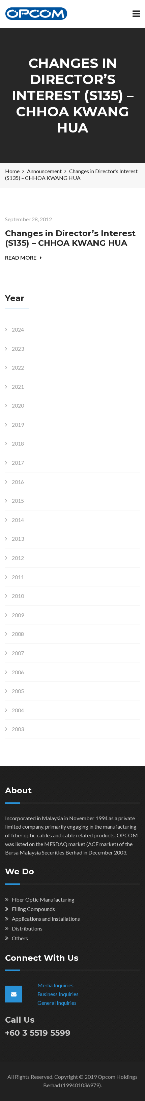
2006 (18, 672)
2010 (18, 596)
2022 (18, 367)
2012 (18, 558)
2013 (18, 538)
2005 (18, 691)
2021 (18, 386)
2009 (18, 615)
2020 (18, 405)
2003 (18, 729)
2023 (18, 348)
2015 (18, 500)
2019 (18, 424)
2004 (18, 710)
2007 (18, 653)
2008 (18, 634)
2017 (18, 462)
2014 (18, 520)
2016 (18, 482)
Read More (20, 257)
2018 (18, 443)
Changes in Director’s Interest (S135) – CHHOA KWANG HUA (70, 238)
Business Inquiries (58, 994)
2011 (18, 577)
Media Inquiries (55, 985)
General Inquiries (57, 1002)
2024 (18, 329)
